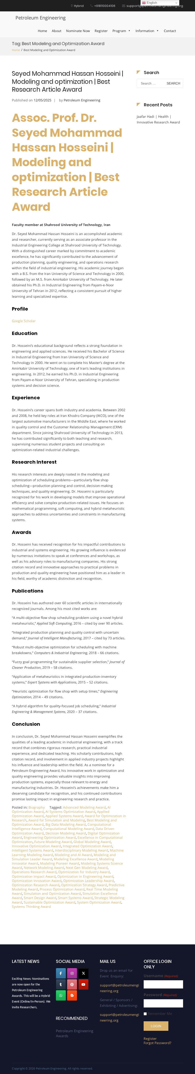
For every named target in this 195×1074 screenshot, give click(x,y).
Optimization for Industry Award (84, 872)
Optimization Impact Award (34, 876)
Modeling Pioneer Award (59, 863)
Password (160, 994)
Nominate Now (78, 30)
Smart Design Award (40, 897)
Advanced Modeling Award (84, 807)
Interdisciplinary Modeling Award (81, 850)
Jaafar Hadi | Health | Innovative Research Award (158, 119)
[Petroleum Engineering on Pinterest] (72, 984)
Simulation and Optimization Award (52, 893)
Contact (170, 30)
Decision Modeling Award (65, 833)
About (56, 30)
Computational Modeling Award (68, 828)
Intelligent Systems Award (32, 850)
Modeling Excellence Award (76, 859)
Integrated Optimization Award (87, 846)
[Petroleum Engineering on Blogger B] (72, 995)
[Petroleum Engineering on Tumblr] (61, 984)
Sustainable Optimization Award (49, 902)
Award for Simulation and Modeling (56, 820)
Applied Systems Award (64, 816)
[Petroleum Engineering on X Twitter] (83, 973)
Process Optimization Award (62, 889)
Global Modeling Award (92, 841)
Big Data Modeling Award (65, 824)
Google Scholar (24, 321)
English (151, 3)
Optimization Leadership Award (88, 880)
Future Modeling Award (53, 841)
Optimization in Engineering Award (85, 876)
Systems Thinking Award (31, 906)
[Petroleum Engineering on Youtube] (83, 984)
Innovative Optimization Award (36, 846)
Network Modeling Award (44, 867)
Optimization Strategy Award (84, 885)
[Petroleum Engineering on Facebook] (61, 973)
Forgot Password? (157, 1043)
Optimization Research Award (35, 885)
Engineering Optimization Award (50, 837)
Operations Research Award (34, 872)
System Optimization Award (99, 902)
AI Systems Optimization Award (70, 811)
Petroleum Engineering (40, 17)
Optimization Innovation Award (37, 880)
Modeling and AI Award (73, 855)
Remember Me (160, 1013)
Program (119, 30)
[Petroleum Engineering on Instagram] (72, 973)
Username (161, 975)
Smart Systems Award (75, 897)
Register (101, 30)
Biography (37, 807)
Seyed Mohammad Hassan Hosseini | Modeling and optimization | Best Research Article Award (67, 81)
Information (145, 30)
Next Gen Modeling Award (87, 867)
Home (42, 30)
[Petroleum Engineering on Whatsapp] (61, 995)
